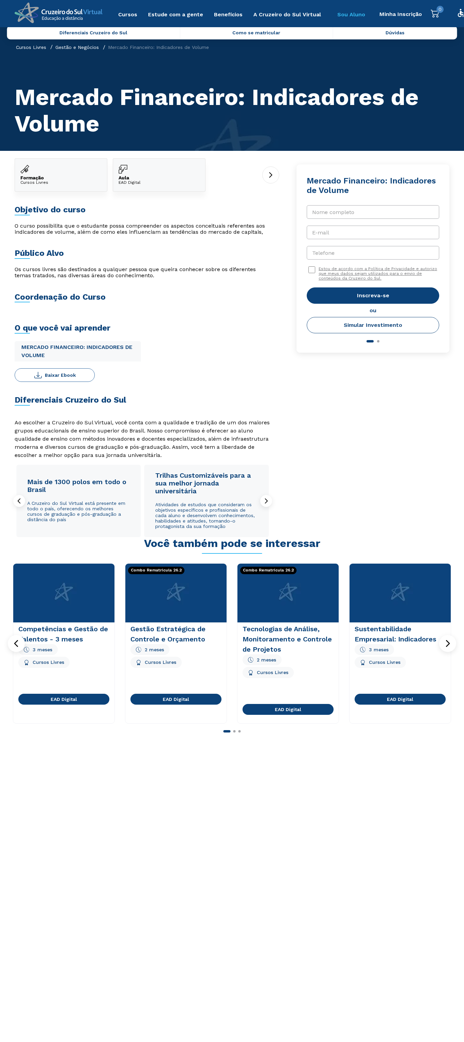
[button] (16, 643)
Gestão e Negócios (77, 47)
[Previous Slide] (19, 501)
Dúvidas (395, 32)
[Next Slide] (266, 501)
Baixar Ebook (60, 375)
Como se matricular (256, 32)
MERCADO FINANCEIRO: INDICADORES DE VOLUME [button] (76, 351)
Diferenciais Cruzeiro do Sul (93, 32)
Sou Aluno (351, 14)
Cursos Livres (31, 47)
